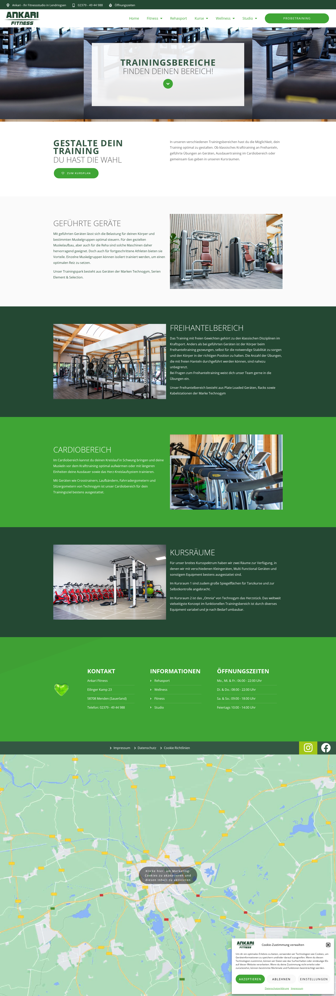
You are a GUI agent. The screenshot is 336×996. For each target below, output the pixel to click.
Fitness (152, 18)
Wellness (223, 18)
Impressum (297, 988)
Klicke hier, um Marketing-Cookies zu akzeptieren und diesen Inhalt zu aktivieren (168, 875)
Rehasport (178, 18)
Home (134, 18)
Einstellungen (314, 979)
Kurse (199, 18)
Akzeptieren (250, 979)
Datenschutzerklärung (277, 988)
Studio (247, 18)
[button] (328, 945)
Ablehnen (281, 979)
